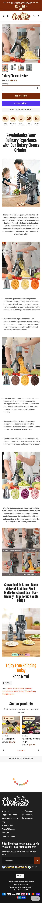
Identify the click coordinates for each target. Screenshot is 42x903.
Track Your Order (8, 836)
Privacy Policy (7, 825)
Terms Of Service (8, 829)
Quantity (5, 84)
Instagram (29, 818)
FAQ (3, 822)
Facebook (29, 811)
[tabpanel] (11, 730)
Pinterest (28, 814)
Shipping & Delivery (9, 814)
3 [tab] (22, 750)
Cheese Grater (12, 688)
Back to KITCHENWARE (22, 759)
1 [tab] (17, 750)
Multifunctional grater (10, 691)
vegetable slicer (8, 694)
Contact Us (6, 833)
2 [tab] (19, 750)
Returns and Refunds (10, 818)
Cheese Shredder (25, 688)
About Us (5, 811)
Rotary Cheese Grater (27, 691)
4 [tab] (24, 750)
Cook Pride (18, 881)
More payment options (21, 110)
